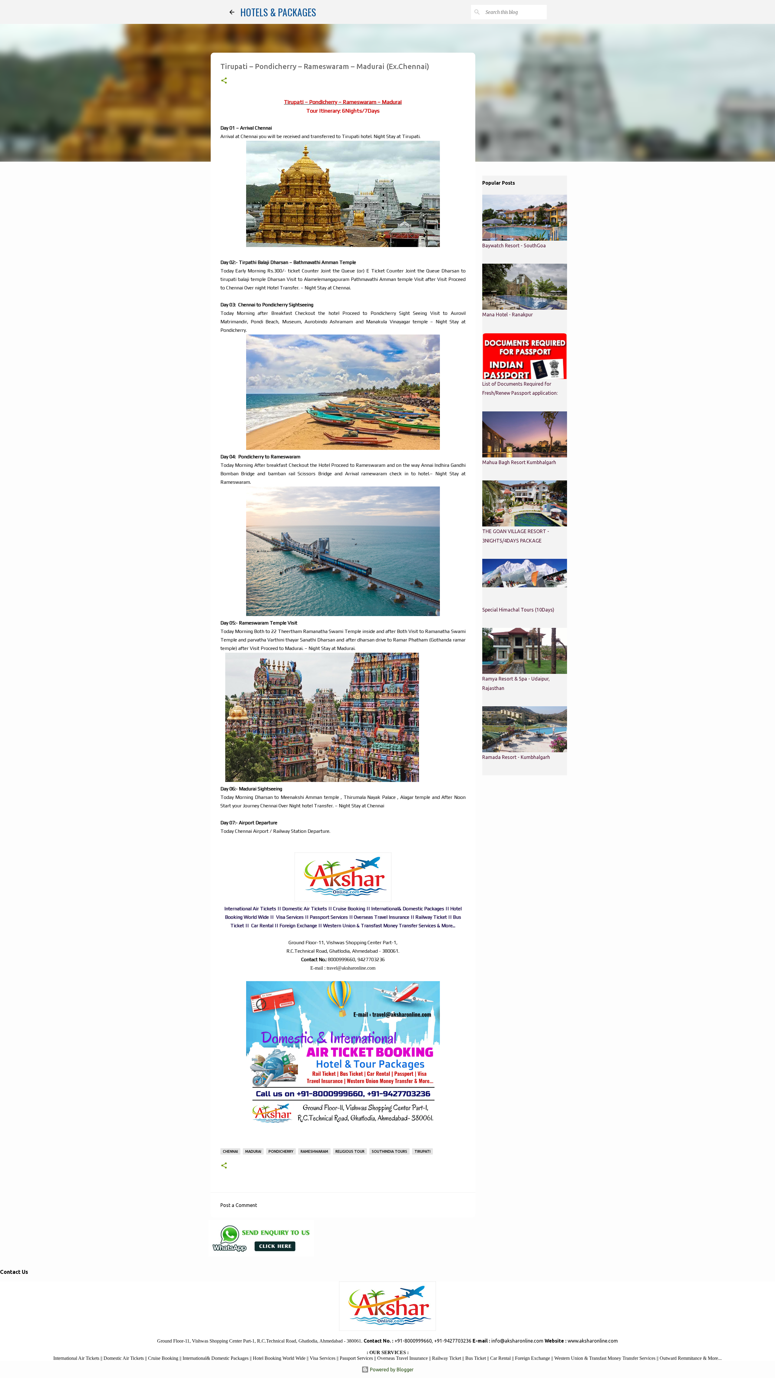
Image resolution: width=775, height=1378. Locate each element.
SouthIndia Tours (389, 1151)
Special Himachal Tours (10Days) (518, 609)
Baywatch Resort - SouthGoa (514, 245)
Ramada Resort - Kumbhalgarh (516, 757)
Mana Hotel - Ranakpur (507, 314)
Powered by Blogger (391, 1369)
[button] (224, 81)
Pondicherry (281, 1151)
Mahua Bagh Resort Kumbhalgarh (519, 462)
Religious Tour (349, 1151)
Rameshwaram (314, 1151)
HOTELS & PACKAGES (278, 12)
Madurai (253, 1151)
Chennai (230, 1151)
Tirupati (422, 1151)
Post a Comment (238, 1205)
